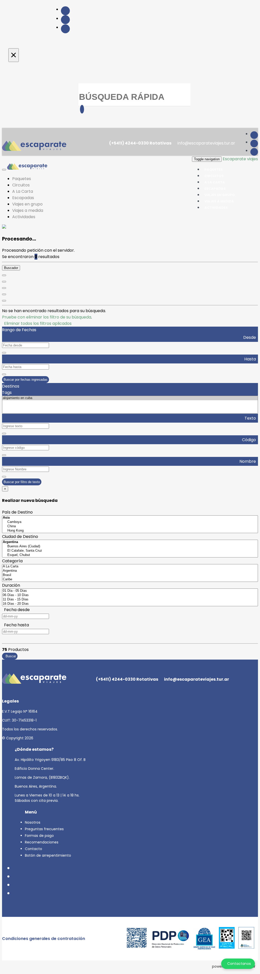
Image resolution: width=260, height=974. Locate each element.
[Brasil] (130, 575)
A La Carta (22, 191)
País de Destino (17, 512)
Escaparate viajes (240, 159)
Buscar (10, 656)
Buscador (11, 268)
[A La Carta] (130, 566)
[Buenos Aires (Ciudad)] (130, 546)
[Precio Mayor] (4, 300)
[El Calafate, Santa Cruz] (130, 551)
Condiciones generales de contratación (43, 938)
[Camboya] (130, 522)
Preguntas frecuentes (44, 829)
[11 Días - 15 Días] (130, 599)
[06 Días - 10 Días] (130, 595)
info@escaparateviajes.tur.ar (205, 143)
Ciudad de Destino (20, 536)
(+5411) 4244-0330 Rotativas (139, 143)
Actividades (216, 207)
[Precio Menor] (4, 294)
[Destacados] (4, 275)
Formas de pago (39, 835)
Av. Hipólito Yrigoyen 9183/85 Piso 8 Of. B (50, 759)
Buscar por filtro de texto (22, 482)
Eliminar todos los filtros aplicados (37, 323)
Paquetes (21, 179)
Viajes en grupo (27, 204)
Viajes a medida (27, 210)
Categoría (12, 561)
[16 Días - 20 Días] (130, 604)
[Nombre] (4, 281)
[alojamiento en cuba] (130, 398)
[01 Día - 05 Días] (130, 591)
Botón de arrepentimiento (48, 855)
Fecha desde (16, 610)
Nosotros (32, 822)
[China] (130, 526)
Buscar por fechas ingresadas (25, 379)
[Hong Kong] (130, 531)
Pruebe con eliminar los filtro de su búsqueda (46, 317)
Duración (11, 585)
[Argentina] (130, 571)
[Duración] (4, 288)
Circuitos (21, 185)
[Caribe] (130, 579)
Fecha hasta (15, 625)
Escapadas (23, 198)
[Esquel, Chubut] (130, 555)
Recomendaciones (41, 842)
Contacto (33, 848)
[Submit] (82, 109)
